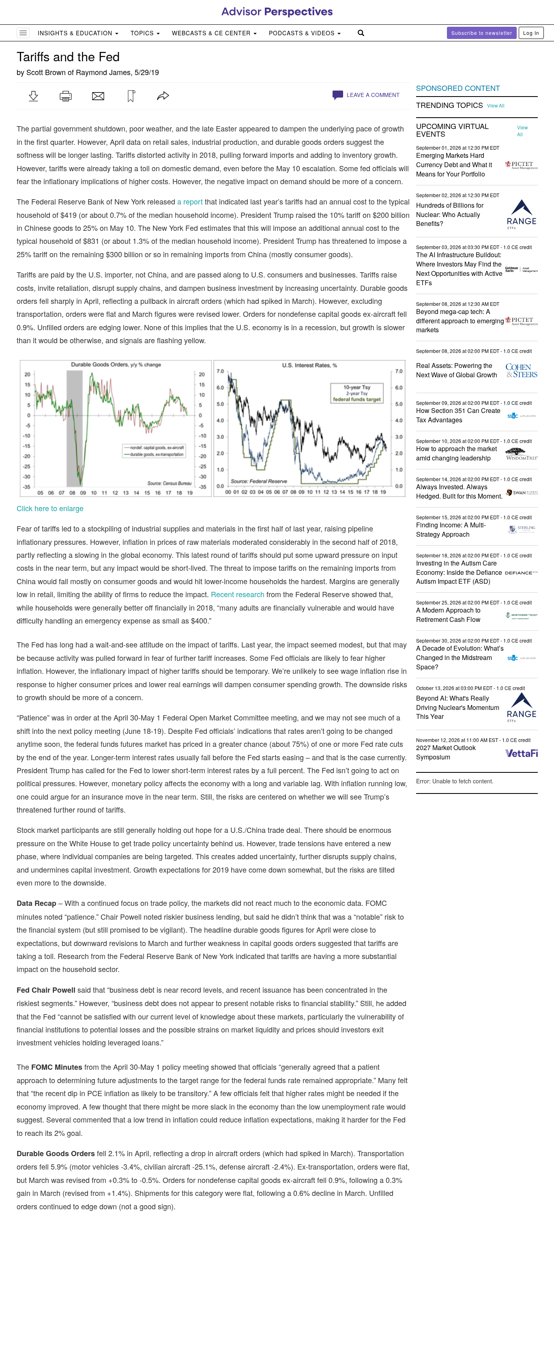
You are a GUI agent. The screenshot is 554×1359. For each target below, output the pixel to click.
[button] (33, 96)
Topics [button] (143, 33)
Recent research (237, 594)
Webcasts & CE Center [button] (212, 33)
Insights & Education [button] (76, 33)
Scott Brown (46, 72)
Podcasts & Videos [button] (303, 33)
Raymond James (103, 72)
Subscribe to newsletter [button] (481, 32)
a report (190, 201)
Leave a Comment (372, 95)
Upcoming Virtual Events (452, 130)
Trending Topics (449, 105)
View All (496, 105)
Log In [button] (531, 32)
